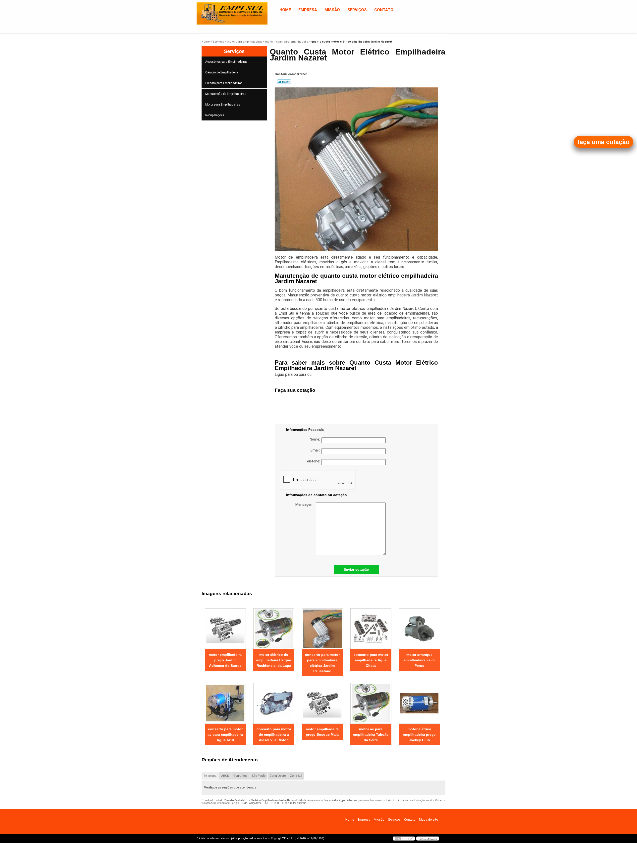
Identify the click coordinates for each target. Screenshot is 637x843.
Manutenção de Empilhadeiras (225, 94)
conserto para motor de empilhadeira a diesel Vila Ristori (274, 734)
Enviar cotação (356, 569)
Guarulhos (240, 776)
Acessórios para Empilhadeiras (226, 61)
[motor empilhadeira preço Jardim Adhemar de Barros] (225, 628)
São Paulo (258, 776)
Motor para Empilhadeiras (222, 104)
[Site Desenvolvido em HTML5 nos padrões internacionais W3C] (404, 839)
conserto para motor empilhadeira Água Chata (371, 660)
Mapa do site (428, 819)
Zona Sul (296, 776)
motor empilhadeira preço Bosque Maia (322, 731)
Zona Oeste (278, 776)
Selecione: (210, 776)
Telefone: (313, 461)
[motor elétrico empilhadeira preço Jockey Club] (419, 703)
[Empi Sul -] (225, 10)
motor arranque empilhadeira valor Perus (419, 660)
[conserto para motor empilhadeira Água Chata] (370, 628)
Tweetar (284, 81)
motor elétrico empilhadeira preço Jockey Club (419, 734)
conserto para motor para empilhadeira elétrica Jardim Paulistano (322, 663)
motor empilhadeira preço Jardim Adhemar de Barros (225, 660)
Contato (383, 9)
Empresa (307, 9)
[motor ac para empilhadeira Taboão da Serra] (370, 703)
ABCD (225, 776)
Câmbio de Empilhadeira (221, 72)
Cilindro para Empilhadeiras (224, 83)
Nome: (315, 439)
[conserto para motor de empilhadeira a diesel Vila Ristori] (273, 703)
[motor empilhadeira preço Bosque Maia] (322, 703)
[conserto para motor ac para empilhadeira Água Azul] (225, 703)
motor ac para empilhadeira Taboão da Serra (371, 734)
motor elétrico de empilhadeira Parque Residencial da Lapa (273, 660)
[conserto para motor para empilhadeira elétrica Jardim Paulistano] (322, 628)
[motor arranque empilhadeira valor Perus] (419, 628)
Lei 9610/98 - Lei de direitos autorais (285, 803)
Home (285, 9)
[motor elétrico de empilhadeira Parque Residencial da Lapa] (273, 628)
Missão (332, 9)
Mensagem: (305, 504)
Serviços (357, 9)
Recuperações (214, 115)
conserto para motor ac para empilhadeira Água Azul (225, 734)
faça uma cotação (604, 141)
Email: (316, 450)
